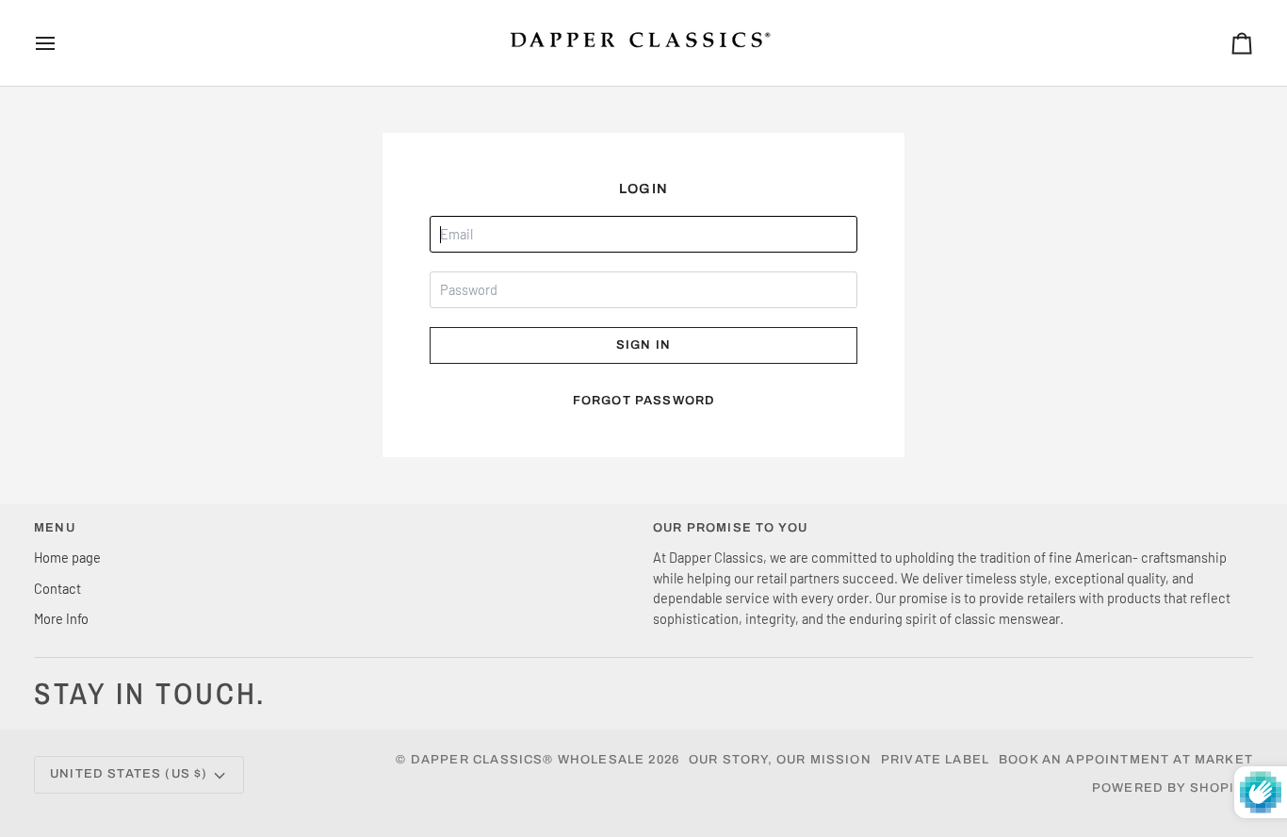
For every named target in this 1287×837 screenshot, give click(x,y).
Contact (57, 588)
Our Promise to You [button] (730, 527)
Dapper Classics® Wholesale (527, 759)
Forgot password (644, 400)
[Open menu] (62, 43)
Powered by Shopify (1172, 788)
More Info (61, 618)
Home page (67, 557)
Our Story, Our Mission (780, 759)
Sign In (643, 345)
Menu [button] (54, 527)
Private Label (935, 759)
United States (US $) (128, 773)
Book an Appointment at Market (1126, 759)
